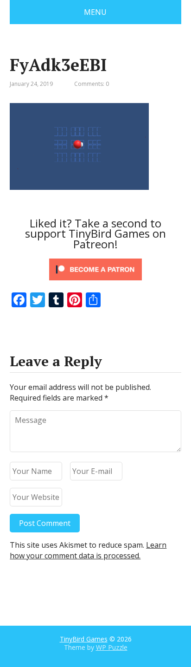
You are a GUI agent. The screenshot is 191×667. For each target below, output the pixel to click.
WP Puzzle (111, 647)
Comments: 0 (91, 84)
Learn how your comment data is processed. (88, 550)
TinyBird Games (84, 639)
